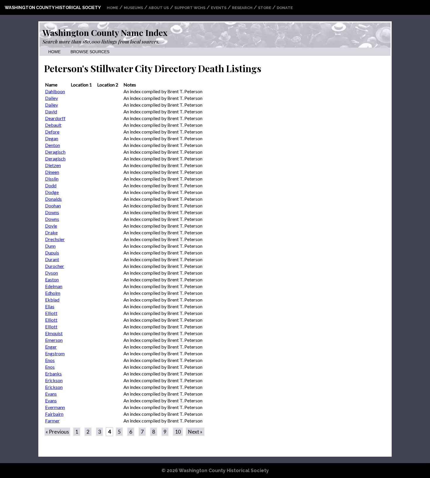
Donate (285, 8)
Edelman (53, 286)
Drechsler (55, 239)
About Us (159, 8)
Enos (50, 360)
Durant (52, 259)
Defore (52, 131)
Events (218, 8)
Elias (49, 306)
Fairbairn (54, 414)
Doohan (53, 205)
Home (112, 8)
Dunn (50, 246)
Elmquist (54, 333)
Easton (52, 279)
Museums (133, 8)
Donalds (53, 199)
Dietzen (53, 165)
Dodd (50, 185)
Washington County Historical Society (53, 7)
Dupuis (52, 252)
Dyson (51, 273)
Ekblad (52, 299)
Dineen (52, 172)
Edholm (52, 293)
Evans (51, 393)
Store (264, 8)
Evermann (55, 407)
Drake (51, 232)
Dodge (52, 192)
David (51, 111)
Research (242, 8)
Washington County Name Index (104, 32)
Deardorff (55, 118)
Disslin (52, 178)
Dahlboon (55, 91)
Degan (51, 138)
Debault (53, 125)
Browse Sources (89, 52)
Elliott (51, 313)
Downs (52, 212)
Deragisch (55, 152)
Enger (51, 346)
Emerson (54, 340)
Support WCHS (189, 8)
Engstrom (55, 353)
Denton (52, 145)
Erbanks (53, 373)
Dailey (51, 98)
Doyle (51, 225)
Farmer (52, 420)
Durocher (54, 266)
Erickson (54, 380)
